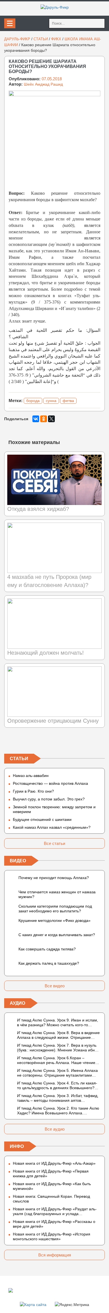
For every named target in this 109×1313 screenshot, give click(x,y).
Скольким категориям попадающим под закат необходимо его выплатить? (55, 908)
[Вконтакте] (8, 741)
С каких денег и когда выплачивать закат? (56, 935)
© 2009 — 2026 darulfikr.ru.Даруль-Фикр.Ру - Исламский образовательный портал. (46, 1290)
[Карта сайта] (33, 1304)
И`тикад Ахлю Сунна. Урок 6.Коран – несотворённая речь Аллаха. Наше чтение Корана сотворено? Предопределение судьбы (56, 1060)
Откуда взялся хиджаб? (38, 509)
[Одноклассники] (43, 418)
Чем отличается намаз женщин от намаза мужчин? (57, 894)
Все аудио (55, 1129)
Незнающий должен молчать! (45, 653)
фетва (68, 400)
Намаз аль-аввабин (31, 775)
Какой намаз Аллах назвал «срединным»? (52, 827)
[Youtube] (100, 741)
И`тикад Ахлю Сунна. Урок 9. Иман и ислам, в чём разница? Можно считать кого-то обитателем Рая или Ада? (57, 1022)
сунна (51, 400)
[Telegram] (54, 741)
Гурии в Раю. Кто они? (33, 791)
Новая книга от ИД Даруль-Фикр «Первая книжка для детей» (51, 1173)
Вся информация (54, 1255)
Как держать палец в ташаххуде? (48, 963)
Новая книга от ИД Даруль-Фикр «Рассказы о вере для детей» (54, 1224)
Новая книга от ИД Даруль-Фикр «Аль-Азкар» (54, 1163)
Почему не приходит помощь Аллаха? (53, 877)
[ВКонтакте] (35, 418)
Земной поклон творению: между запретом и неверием (54, 809)
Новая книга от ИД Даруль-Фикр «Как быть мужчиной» (52, 1186)
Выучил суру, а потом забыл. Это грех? (49, 799)
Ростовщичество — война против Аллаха (50, 783)
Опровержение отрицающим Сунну (53, 721)
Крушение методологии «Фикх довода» (54, 920)
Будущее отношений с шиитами (42, 819)
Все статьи (54, 843)
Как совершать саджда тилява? (47, 949)
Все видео (55, 985)
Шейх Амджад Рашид (43, 84)
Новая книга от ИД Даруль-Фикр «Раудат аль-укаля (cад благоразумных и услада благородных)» (55, 1211)
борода (33, 400)
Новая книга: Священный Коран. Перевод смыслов (51, 1198)
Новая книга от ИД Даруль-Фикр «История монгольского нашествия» (51, 1236)
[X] (51, 418)
